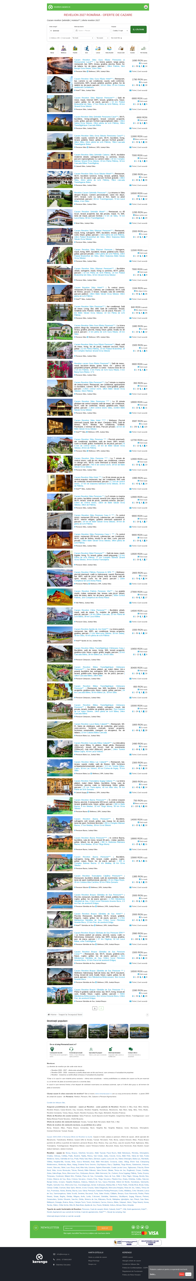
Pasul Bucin (111, 1153)
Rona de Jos (129, 1188)
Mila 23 (72, 1205)
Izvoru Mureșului (63, 1170)
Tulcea (74, 1170)
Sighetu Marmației (103, 1167)
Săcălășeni (123, 1196)
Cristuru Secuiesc (79, 1179)
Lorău (88, 1196)
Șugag (131, 1196)
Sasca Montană (83, 1162)
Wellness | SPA (55, 38)
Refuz (182, 1274)
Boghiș (62, 1196)
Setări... (153, 1274)
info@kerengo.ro (63, 1254)
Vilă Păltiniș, (80, 603)
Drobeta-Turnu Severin (87, 1164)
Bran (68, 1179)
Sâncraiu (56, 1167)
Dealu (125, 1179)
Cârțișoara (84, 1173)
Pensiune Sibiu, (81, 109)
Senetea (81, 1193)
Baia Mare (80, 1205)
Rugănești (131, 1170)
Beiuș (71, 1202)
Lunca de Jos (112, 1159)
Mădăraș (127, 1191)
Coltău (138, 1179)
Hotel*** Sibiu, (80, 90)
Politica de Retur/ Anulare (131, 1275)
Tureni (88, 1202)
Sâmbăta (104, 1196)
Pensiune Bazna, (81, 830)
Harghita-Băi (58, 1162)
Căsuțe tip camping (114, 1212)
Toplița (83, 1156)
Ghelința (132, 1179)
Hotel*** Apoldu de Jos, (84, 641)
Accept (188, 1274)
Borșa (68, 1153)
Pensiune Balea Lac (82, 773)
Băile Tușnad (100, 1153)
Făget (129, 1176)
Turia (96, 1193)
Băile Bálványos (124, 1153)
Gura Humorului (131, 1193)
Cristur (49, 1179)
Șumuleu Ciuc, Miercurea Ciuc (65, 1185)
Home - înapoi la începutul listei (66, 1014)
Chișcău (140, 1167)
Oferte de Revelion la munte (81, 1137)
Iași (131, 1199)
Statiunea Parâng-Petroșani (106, 1191)
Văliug (126, 1162)
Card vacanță (66, 38)
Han (124, 1212)
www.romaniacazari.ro (103, 1094)
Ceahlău (145, 1170)
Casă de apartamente (89, 1212)
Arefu (83, 1196)
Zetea (49, 1173)
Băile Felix (126, 1156)
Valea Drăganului (101, 1188)
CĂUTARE (139, 29)
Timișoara (51, 1176)
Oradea (50, 1156)
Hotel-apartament (133, 1209)
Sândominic (136, 1164)
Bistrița (68, 1191)
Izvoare (62, 1182)
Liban (120, 1162)
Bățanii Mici (69, 1176)
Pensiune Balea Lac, (83, 735)
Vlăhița (49, 1162)
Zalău (106, 1156)
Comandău (99, 1176)
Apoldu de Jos (90, 1205)
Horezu (110, 1202)
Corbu (121, 1191)
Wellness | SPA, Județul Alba (98, 792)
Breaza (120, 1193)
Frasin (99, 1205)
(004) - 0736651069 (63, 1259)
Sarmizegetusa (59, 1193)
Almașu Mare (121, 1205)
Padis (70, 1156)
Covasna (113, 1162)
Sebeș (137, 1188)
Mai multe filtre (115, 38)
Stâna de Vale (137, 1156)
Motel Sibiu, (80, 223)
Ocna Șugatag (124, 1173)
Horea (146, 1202)
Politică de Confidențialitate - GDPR (135, 1268)
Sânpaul (122, 1202)
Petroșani (91, 1191)
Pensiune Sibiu (81, 71)
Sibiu (54, 1170)
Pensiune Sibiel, (81, 565)
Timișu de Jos (120, 1170)
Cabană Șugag (81, 792)
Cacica (103, 1202)
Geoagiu (58, 1202)
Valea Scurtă (72, 1193)
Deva (64, 1173)
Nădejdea (116, 1199)
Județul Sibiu (90, 90)
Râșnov (138, 1196)
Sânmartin (145, 1182)
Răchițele (145, 1159)
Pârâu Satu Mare (86, 1159)
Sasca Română (109, 1182)
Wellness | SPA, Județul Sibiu (99, 71)
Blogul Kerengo (93, 1261)
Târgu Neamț (137, 1202)
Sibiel (63, 1167)
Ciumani (62, 1188)
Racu (110, 1164)
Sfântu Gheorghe (125, 1159)
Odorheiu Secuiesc (86, 1153)
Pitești (136, 1199)
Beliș (73, 1162)
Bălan (116, 1202)
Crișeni (89, 1179)
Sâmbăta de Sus (66, 1159)
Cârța (146, 1185)
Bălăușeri (50, 1202)
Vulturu (112, 1205)
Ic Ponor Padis (121, 1185)
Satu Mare (144, 1199)
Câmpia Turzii (80, 1202)
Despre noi (92, 1264)
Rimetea (135, 1153)
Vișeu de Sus (109, 1176)
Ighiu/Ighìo (125, 1199)
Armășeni (96, 1202)
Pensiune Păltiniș (81, 584)
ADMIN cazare (127, 1257)
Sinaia (56, 1196)
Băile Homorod (101, 1173)
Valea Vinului (104, 1193)
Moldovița (62, 1164)
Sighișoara (132, 1167)
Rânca (89, 1156)
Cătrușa (57, 1156)
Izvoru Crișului (87, 1188)
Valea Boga (56, 1173)
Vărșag (135, 1176)
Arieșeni (145, 1164)
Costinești (60, 1176)
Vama (57, 1159)
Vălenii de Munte (123, 1182)
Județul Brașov (101, 963)
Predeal (78, 1176)
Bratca (65, 1202)
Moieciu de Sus (59, 1179)
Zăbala (110, 1170)
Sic (109, 1173)
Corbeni (115, 1173)
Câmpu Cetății (52, 1188)
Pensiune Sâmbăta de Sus (85, 906)
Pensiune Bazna (81, 811)
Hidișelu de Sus (95, 1182)
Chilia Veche (64, 1205)
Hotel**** (102, 1212)
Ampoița (130, 1205)
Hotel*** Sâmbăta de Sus (84, 925)
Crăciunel (96, 1196)
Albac (69, 1164)
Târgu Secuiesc (104, 1179)
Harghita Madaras (73, 1182)
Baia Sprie (71, 1188)
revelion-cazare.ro (62, 7)
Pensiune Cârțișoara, (83, 660)
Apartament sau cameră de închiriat (66, 1212)
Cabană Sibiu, (80, 166)
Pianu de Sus (87, 1176)
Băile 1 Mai (121, 1176)
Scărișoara (101, 1185)
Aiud (77, 1167)
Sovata (67, 1162)
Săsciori (145, 1179)
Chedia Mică (133, 1185)
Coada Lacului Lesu (119, 1167)
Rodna (140, 1193)
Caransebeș (51, 1199)
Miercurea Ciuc (73, 1173)
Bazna (74, 1191)
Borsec (92, 1173)
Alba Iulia (83, 1167)
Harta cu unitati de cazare (97, 1257)
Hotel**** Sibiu (80, 432)
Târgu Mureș (126, 1164)
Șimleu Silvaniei (64, 1199)
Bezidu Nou (144, 1176)
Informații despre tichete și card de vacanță (63, 1216)
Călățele (113, 1193)
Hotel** (144, 1209)
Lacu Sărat (82, 1191)
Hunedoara (135, 1182)
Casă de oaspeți (96, 1209)
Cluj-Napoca (101, 1164)
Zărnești (97, 1159)
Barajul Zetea (52, 1182)
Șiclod (93, 1185)
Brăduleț (106, 1205)
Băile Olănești (90, 1170)
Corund (112, 1156)
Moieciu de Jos (91, 1199)
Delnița (69, 1196)
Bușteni (77, 1156)
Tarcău (49, 1205)
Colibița (64, 1156)
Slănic (55, 1205)
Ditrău (81, 1199)
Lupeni (103, 1159)
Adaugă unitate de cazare (131, 1261)
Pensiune (85, 1209)
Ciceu (118, 1156)
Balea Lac (136, 1159)
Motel (106, 1209)
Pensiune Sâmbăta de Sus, (85, 963)
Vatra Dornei (102, 1170)
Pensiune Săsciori (82, 887)
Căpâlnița (116, 1164)
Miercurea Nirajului (116, 1188)
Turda (139, 1173)
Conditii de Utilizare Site (56, 1103)
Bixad (141, 1185)
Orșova (146, 1173)
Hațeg (74, 1164)
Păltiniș (133, 1173)
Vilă (124, 1209)
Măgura (76, 1196)
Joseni (49, 1167)
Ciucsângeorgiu (84, 1185)
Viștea (62, 1191)
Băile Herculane (102, 1162)
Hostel (49, 1212)
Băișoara (101, 1199)
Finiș (95, 1179)
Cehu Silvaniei (137, 1191)
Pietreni (145, 1196)
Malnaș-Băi (110, 1185)
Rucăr (109, 1199)
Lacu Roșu (70, 1167)
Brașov (74, 1153)
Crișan (138, 1170)
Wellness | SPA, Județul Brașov (108, 906)
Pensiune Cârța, (81, 622)
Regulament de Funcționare (132, 1271)
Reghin (49, 1185)
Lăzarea (92, 1167)
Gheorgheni (144, 1153)
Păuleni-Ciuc (117, 1179)
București (89, 1193)
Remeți (80, 1170)
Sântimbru (114, 1196)
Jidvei (129, 1202)
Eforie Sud (134, 1162)
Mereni (78, 1188)
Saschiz (74, 1199)
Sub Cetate (98, 1156)
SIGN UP (105, 1228)
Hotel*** (119, 1209)
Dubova (84, 1182)
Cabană (112, 1209)
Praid (76, 1159)
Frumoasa (55, 1191)
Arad (92, 1162)
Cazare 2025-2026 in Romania (58, 1137)
